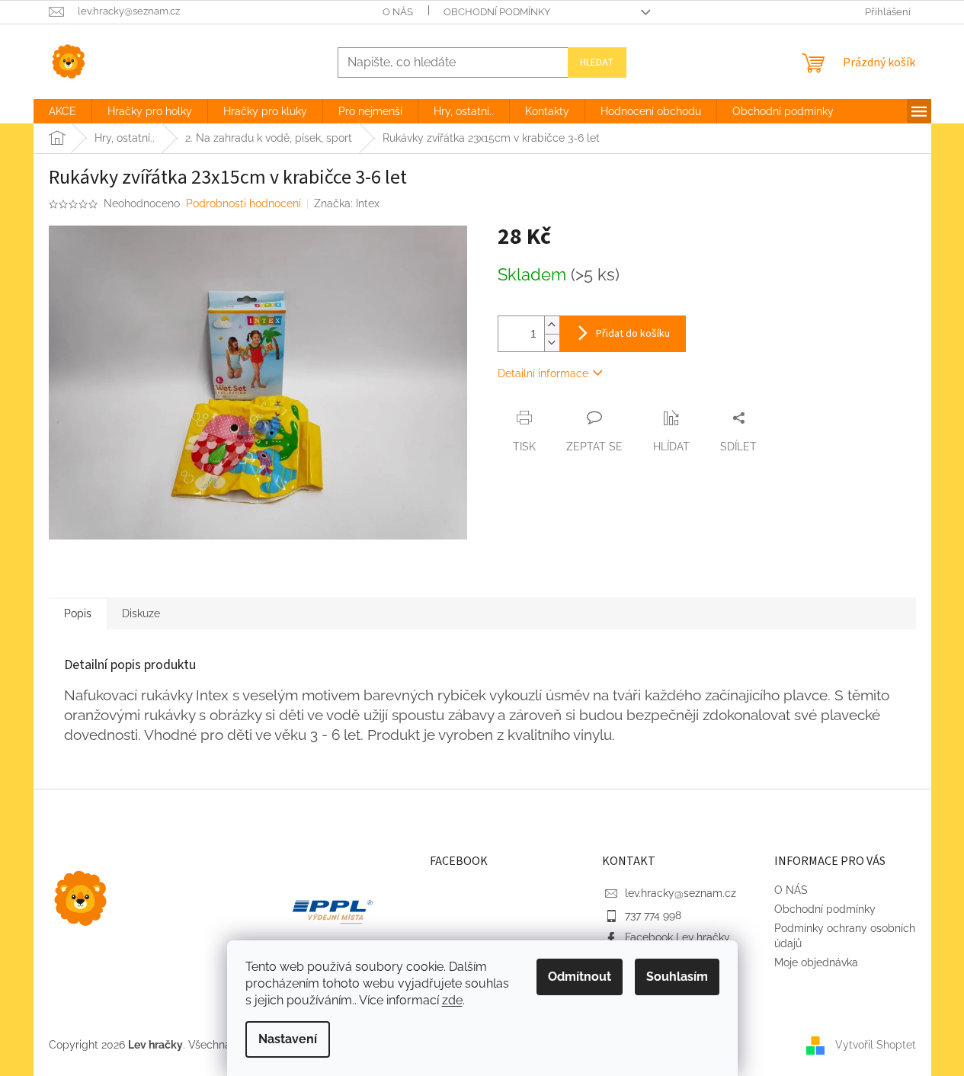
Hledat (597, 62)
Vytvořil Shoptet (875, 1044)
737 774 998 (653, 915)
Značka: (347, 203)
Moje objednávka (816, 962)
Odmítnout (579, 976)
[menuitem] (62, 111)
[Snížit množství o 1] (551, 342)
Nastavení (287, 1039)
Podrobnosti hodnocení (243, 203)
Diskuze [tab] (141, 613)
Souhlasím (677, 976)
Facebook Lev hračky (677, 937)
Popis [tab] (77, 613)
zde (452, 1000)
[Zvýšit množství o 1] (551, 325)
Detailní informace (543, 373)
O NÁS (398, 12)
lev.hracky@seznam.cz (680, 893)
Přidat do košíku (633, 333)
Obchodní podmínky (497, 12)
